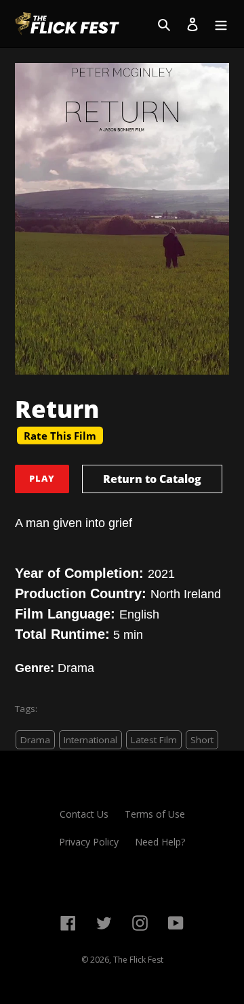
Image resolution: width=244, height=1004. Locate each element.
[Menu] (221, 23)
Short (202, 740)
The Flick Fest (138, 959)
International (90, 740)
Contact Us (84, 814)
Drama (35, 740)
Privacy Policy (89, 841)
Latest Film (154, 740)
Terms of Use (155, 814)
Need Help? (160, 841)
